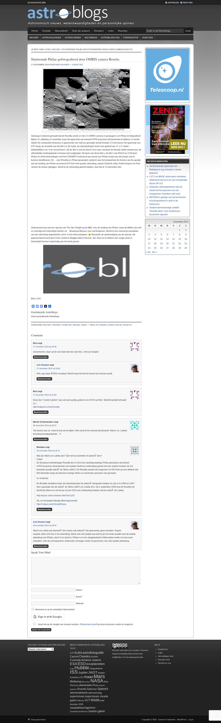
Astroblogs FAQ (110, 37)
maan (88, 677)
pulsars (102, 685)
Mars (99, 676)
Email (78, 597)
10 (149, 239)
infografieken (96, 668)
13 (167, 239)
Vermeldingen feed (165, 656)
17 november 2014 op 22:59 (44, 395)
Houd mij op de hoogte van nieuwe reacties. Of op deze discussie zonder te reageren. (85, 624)
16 (186, 239)
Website (80, 603)
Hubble (81, 667)
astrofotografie (93, 652)
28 (173, 248)
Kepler (101, 672)
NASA (96, 680)
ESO (82, 664)
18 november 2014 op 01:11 (48, 451)
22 (180, 243)
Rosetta (127, 325)
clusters (94, 656)
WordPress (182, 720)
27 (167, 248)
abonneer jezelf (89, 624)
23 (186, 243)
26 (161, 248)
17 (149, 243)
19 (161, 243)
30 (186, 248)
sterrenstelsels (79, 692)
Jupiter (83, 672)
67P (97, 325)
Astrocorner (73, 37)
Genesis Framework (166, 720)
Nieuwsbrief (61, 30)
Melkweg (75, 681)
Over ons (147, 37)
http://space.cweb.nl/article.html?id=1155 (56, 495)
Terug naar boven (38, 720)
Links (111, 30)
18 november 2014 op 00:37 (44, 425)
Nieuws (76, 325)
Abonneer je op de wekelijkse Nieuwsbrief (55, 609)
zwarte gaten (96, 711)
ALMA (78, 652)
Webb (95, 700)
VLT (87, 700)
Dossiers (99, 30)
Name (79, 590)
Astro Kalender (51, 37)
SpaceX (102, 689)
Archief (34, 37)
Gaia (72, 669)
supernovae (77, 696)
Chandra (84, 656)
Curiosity (75, 660)
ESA (39, 298)
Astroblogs (110, 16)
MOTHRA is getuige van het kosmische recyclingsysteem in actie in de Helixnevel (167, 200)
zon (81, 704)
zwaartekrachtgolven (82, 707)
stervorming (95, 692)
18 (155, 243)
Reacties (188, 3)
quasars (73, 689)
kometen (66, 325)
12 (161, 239)
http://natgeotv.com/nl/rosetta (46, 407)
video (84, 325)
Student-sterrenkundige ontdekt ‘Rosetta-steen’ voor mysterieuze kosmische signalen (164, 211)
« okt (148, 252)
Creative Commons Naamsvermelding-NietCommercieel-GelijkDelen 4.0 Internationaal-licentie (130, 653)
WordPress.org (164, 663)
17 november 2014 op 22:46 (44, 347)
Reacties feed (164, 660)
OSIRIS (111, 325)
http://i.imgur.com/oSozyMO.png (51, 504)
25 (155, 248)
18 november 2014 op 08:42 (44, 525)
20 (167, 243)
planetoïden (85, 685)
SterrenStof (130, 37)
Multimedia (91, 37)
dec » (154, 252)
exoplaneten (95, 664)
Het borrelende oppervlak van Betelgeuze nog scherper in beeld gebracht (165, 169)
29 (180, 248)
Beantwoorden (40, 357)
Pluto (95, 685)
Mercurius (85, 682)
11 (155, 239)
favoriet (56, 325)
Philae (118, 325)
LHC (81, 677)
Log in (190, 720)
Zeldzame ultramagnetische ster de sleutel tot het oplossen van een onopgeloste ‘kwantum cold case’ (165, 190)
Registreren (163, 649)
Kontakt (46, 30)
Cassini (74, 656)
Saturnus (92, 688)
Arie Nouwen (62, 65)
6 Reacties (77, 65)
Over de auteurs (81, 30)
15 (180, 239)
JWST (92, 672)
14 (173, 239)
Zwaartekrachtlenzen (79, 711)
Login (160, 653)
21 (173, 243)
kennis (103, 325)
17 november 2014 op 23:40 (48, 368)
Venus (80, 700)
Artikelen (173, 3)
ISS (74, 672)
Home (34, 30)
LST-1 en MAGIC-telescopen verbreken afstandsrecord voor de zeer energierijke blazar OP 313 (168, 180)
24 (149, 248)
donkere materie (91, 660)
